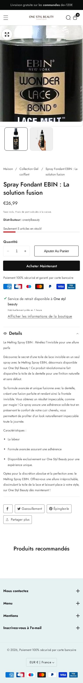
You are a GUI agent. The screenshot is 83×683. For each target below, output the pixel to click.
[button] (68, 17)
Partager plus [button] (20, 519)
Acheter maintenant (41, 266)
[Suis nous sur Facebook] (8, 508)
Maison (8, 169)
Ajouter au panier (56, 251)
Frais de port (22, 212)
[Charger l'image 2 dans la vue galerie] (41, 139)
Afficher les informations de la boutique (40, 316)
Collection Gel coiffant (28, 172)
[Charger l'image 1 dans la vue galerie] (16, 139)
